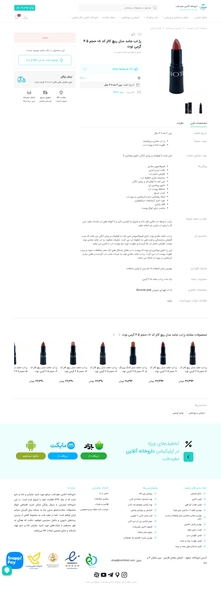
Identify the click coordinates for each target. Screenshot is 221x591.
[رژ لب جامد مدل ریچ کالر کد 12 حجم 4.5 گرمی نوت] (193, 353)
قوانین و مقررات (101, 504)
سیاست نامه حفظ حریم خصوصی (94, 509)
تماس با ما (103, 493)
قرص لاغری (196, 499)
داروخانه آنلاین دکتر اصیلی (85, 17)
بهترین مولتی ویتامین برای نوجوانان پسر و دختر (183, 517)
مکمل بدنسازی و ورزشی (176, 17)
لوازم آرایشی (177, 413)
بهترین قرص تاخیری (192, 524)
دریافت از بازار (93, 457)
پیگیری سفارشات (101, 498)
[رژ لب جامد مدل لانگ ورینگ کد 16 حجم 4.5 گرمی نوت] (133, 353)
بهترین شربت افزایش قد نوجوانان (138, 537)
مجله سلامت (108, 17)
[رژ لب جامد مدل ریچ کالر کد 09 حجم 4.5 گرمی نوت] (43, 353)
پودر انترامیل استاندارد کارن (140, 499)
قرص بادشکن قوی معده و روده (188, 546)
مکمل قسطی (196, 493)
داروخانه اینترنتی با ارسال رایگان (59, 505)
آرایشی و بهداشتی (130, 17)
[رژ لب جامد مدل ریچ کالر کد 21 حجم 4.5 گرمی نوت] (163, 353)
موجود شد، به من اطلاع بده (42, 60)
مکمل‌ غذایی (201, 17)
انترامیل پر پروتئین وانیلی (141, 510)
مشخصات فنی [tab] (198, 123)
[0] (16, 17)
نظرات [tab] (180, 123)
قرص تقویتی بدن (193, 535)
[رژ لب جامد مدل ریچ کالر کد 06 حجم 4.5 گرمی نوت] (103, 353)
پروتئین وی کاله (145, 493)
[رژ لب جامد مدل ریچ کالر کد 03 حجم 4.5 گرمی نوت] (73, 353)
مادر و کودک (152, 17)
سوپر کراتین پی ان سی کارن (140, 521)
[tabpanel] (143, 218)
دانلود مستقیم (31, 456)
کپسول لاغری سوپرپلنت (142, 526)
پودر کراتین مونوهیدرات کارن (140, 504)
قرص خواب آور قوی (193, 504)
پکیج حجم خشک (144, 532)
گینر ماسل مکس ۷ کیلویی (141, 515)
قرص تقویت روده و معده (190, 541)
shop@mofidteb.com (123, 560)
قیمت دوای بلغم (194, 529)
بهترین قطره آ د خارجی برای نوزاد (187, 510)
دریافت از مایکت (62, 457)
